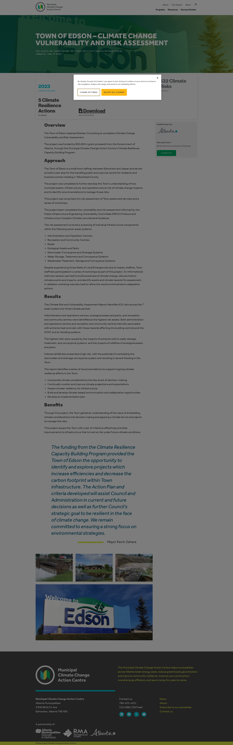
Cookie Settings (88, 92)
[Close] (157, 78)
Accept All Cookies (114, 92)
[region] (117, 87)
